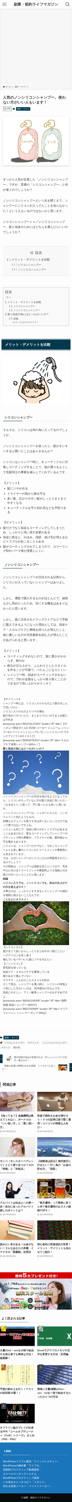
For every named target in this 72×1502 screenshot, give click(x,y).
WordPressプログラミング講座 (21, 1477)
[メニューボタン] (4, 4)
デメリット (33, 1042)
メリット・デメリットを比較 (30, 259)
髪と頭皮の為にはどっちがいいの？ (28, 314)
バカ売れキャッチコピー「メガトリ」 (25, 1482)
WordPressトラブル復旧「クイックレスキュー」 (31, 1461)
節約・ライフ (23, 109)
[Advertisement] (36, 48)
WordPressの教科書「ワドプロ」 (22, 1465)
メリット (5, 1047)
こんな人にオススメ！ (28, 322)
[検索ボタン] (67, 4)
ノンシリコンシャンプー (32, 269)
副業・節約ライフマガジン (36, 4)
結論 (15, 318)
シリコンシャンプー (29, 264)
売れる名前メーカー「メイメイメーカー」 (27, 1486)
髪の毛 (16, 1047)
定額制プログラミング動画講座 (21, 1469)
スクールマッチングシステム (20, 1473)
